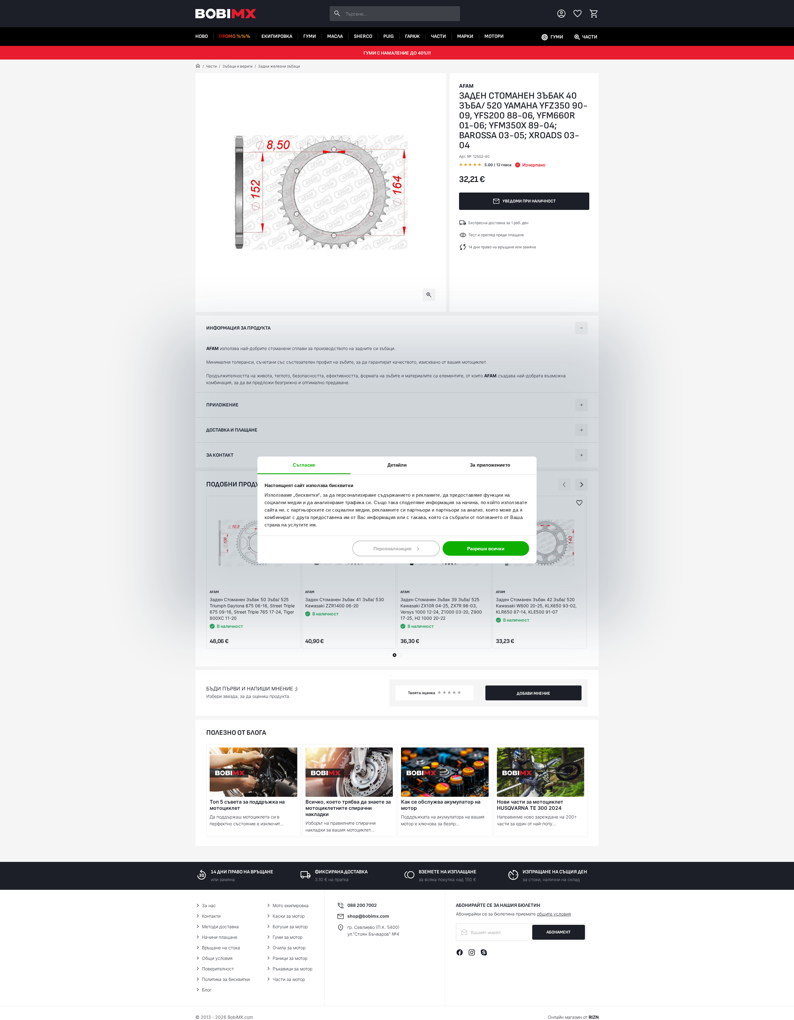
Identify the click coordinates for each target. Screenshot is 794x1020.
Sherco (363, 36)
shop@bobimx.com (368, 916)
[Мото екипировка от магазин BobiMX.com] (197, 66)
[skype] (484, 952)
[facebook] (459, 952)
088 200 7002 (362, 905)
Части (438, 36)
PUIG (388, 36)
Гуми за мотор (287, 937)
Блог (207, 989)
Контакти (211, 916)
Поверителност (218, 968)
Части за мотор (289, 979)
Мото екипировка (291, 905)
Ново (201, 36)
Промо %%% (234, 36)
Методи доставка (220, 926)
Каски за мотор (289, 916)
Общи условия (217, 958)
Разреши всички (485, 548)
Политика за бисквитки (226, 979)
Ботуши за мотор (290, 926)
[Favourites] (577, 14)
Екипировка (276, 36)
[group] (320, 192)
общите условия (554, 913)
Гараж (412, 36)
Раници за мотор (290, 958)
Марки (465, 36)
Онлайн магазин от (573, 1017)
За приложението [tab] (490, 465)
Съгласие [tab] (304, 465)
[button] (564, 484)
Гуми (309, 36)
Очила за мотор (289, 947)
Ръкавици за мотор (292, 968)
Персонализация (392, 548)
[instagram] (471, 952)
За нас (209, 905)
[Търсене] (337, 13)
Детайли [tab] (397, 465)
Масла (335, 36)
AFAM (466, 86)
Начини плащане (219, 937)
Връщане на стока (221, 947)
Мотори (494, 36)
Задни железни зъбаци (279, 66)
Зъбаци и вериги (237, 66)
